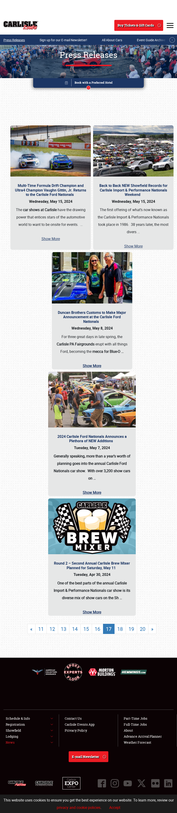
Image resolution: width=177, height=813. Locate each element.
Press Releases (14, 40)
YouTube (128, 783)
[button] (88, 84)
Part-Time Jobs (135, 718)
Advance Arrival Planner (143, 736)
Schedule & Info (18, 718)
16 (97, 629)
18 (120, 629)
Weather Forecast (137, 742)
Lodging (12, 736)
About (128, 730)
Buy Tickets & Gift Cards (136, 25)
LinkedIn (168, 783)
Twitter (141, 783)
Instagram (115, 783)
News (10, 742)
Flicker (155, 783)
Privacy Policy (76, 730)
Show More (50, 238)
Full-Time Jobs (135, 724)
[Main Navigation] (170, 25)
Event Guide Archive (151, 40)
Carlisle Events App (79, 724)
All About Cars (112, 40)
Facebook (102, 783)
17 (109, 629)
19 (131, 629)
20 (142, 629)
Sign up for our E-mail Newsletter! (63, 40)
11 (41, 629)
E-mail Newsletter (85, 756)
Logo (20, 25)
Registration (15, 724)
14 (75, 629)
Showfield (13, 730)
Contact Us (73, 718)
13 (63, 629)
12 (52, 629)
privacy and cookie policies (78, 807)
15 (86, 629)
